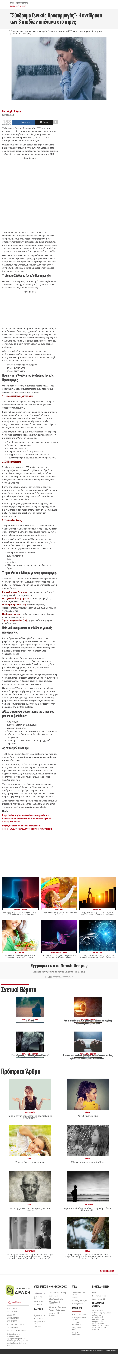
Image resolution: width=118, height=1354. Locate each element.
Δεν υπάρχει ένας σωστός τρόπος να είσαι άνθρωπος (29, 1209)
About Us (11, 1315)
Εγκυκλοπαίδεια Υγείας (78, 1293)
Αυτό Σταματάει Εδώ (88, 1115)
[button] (107, 1271)
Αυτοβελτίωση (41, 1286)
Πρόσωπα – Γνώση (100, 1286)
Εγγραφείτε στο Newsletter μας (59, 965)
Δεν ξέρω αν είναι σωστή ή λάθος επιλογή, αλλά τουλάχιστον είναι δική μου (20, 913)
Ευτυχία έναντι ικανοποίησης (29, 1162)
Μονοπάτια (38, 1301)
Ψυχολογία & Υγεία (18, 6)
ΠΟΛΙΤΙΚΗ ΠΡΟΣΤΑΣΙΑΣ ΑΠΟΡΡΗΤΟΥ (59, 977)
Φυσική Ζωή (77, 1308)
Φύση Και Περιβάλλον (76, 1333)
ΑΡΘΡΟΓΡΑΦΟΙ (12, 1312)
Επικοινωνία (12, 1327)
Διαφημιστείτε (13, 1318)
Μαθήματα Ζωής (56, 1299)
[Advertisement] (30, 195)
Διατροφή (38, 1309)
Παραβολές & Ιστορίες (54, 1303)
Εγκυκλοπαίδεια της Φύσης (79, 1318)
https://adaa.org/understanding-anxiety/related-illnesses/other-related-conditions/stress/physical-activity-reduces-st (27, 818)
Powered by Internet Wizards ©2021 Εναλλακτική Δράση (99, 1350)
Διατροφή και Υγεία (39, 1322)
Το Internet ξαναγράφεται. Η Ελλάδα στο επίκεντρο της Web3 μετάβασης (59, 956)
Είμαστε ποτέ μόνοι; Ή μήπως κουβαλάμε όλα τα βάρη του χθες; (88, 1209)
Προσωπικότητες (99, 1296)
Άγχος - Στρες (15, 3)
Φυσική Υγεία (77, 1304)
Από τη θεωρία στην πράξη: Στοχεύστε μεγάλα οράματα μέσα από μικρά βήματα (97, 913)
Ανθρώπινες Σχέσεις (57, 1292)
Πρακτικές (38, 1304)
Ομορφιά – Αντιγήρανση (77, 1323)
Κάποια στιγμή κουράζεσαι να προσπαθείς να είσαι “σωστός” (30, 1116)
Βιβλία (87, 1112)
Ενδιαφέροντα (39, 1293)
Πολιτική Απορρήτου (15, 1324)
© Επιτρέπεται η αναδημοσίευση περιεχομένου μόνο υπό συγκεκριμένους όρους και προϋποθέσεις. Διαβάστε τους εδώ (17, 1339)
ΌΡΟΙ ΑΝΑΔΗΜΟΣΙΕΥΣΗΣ (16, 1330)
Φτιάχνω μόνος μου (78, 1328)
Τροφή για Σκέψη (99, 1299)
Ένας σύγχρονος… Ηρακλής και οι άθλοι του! (30, 1055)
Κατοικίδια (53, 1296)
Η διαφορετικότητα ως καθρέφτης (88, 1162)
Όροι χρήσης (12, 1321)
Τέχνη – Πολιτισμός (57, 1310)
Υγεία (74, 1286)
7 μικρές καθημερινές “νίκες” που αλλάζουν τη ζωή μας (59, 913)
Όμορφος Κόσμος (57, 1286)
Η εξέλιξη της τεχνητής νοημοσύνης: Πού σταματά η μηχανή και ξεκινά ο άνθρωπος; (97, 956)
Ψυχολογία (24, 3)
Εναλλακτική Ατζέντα (98, 1305)
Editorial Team (8, 115)
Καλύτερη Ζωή (30, 1112)
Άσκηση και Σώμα (79, 1314)
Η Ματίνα (30, 1021)
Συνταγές (37, 1326)
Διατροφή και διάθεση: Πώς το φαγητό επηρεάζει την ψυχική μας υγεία (20, 956)
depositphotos (13, 1308)
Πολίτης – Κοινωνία (57, 1307)
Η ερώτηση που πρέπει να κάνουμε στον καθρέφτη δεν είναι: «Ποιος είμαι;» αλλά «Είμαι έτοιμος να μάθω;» (88, 1256)
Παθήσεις (75, 1297)
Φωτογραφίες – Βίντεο (55, 1314)
